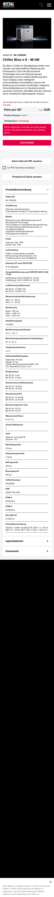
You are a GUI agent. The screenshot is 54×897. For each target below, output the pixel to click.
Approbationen (14, 541)
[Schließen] (51, 882)
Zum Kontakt (27, 142)
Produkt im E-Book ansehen (27, 177)
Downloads (12, 551)
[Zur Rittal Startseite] (8, 7)
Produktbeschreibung (18, 189)
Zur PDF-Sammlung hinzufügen (21, 168)
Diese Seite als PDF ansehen (27, 161)
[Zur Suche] (29, 5)
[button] (49, 5)
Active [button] (24, 115)
